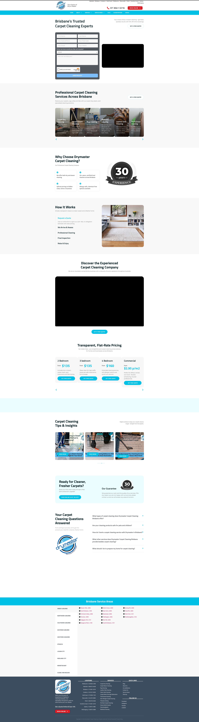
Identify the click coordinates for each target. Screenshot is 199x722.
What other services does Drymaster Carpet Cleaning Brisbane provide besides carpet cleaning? (115, 540)
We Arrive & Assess (65, 227)
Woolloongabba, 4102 (131, 617)
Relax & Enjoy (63, 243)
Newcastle (85, 698)
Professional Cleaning (66, 232)
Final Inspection (64, 238)
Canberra (85, 692)
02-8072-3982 (92, 707)
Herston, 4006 (85, 617)
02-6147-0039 (92, 692)
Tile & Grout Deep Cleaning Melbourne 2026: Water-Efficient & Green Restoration (71, 438)
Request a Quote (64, 218)
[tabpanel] (72, 446)
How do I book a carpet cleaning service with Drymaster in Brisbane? (117, 532)
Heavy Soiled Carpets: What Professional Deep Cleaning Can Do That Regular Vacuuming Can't (131, 439)
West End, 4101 (129, 614)
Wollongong (85, 709)
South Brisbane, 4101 (109, 623)
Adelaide (85, 686)
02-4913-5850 (92, 698)
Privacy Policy (119, 719)
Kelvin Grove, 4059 (108, 608)
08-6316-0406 (92, 701)
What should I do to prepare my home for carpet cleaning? (113, 548)
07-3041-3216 (92, 689)
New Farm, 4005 (107, 611)
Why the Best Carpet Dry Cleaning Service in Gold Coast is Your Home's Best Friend (101, 438)
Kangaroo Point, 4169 (86, 623)
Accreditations (117, 13)
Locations (88, 680)
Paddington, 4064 (107, 617)
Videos (127, 13)
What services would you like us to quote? (70, 49)
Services (87, 13)
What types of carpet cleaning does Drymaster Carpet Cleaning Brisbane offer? (115, 517)
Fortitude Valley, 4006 (87, 614)
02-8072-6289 (92, 709)
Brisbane (85, 689)
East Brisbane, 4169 (86, 611)
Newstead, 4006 (107, 614)
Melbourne (85, 684)
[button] (76, 218)
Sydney (86, 707)
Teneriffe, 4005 (129, 611)
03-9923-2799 (92, 684)
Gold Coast (85, 695)
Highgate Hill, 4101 (86, 620)
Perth (86, 701)
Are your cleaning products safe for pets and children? (112, 525)
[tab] (66, 608)
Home (71, 13)
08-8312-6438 (92, 686)
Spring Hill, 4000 (129, 608)
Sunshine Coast (84, 704)
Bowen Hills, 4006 (86, 608)
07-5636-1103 (92, 695)
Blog (109, 13)
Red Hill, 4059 (107, 620)
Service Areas (99, 13)
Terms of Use (110, 719)
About (78, 13)
